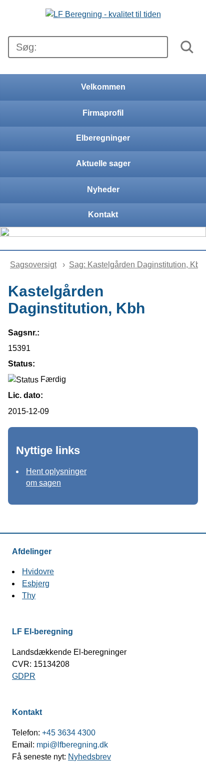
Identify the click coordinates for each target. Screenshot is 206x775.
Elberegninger (103, 138)
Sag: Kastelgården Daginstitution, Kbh (136, 264)
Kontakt (103, 214)
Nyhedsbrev (89, 756)
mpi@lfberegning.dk (72, 744)
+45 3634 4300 (69, 732)
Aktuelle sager (103, 163)
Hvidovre (38, 571)
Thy (29, 595)
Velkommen (103, 87)
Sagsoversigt (33, 264)
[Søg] (187, 47)
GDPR (24, 676)
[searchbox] (88, 47)
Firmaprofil (103, 113)
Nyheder (103, 189)
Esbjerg (36, 583)
